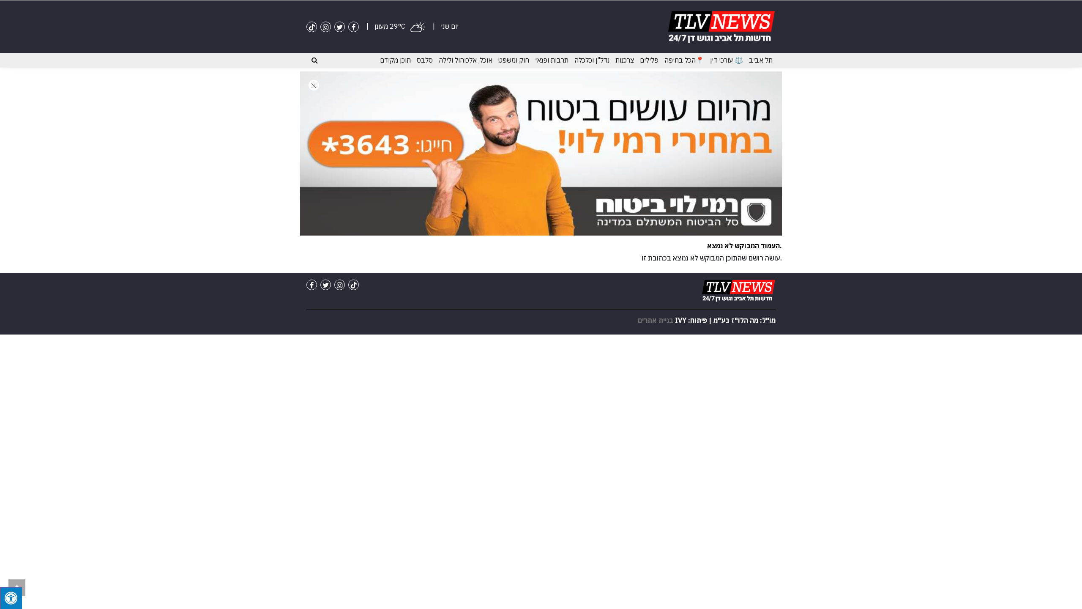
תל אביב (761, 60)
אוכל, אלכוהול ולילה (465, 60)
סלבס (425, 60)
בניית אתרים (655, 320)
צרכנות (624, 60)
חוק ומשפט (513, 60)
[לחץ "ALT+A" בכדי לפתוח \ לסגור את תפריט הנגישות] (11, 598)
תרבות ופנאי (551, 60)
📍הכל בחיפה (684, 60)
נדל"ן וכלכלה (591, 60)
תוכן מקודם (395, 60)
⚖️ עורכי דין (726, 60)
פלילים (649, 60)
